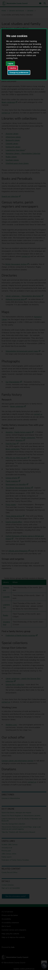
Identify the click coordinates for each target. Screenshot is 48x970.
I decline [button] (12, 68)
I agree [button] (10, 64)
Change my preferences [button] (18, 72)
